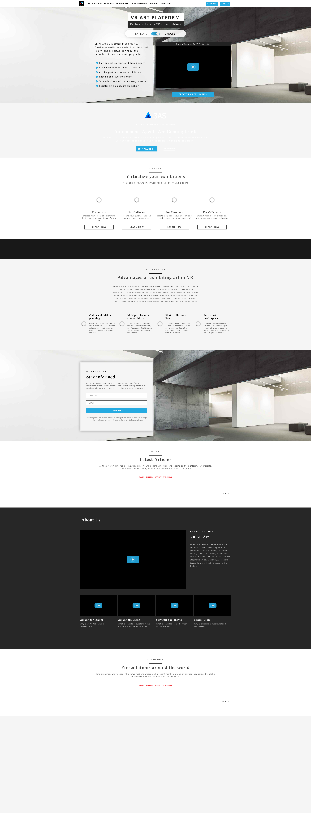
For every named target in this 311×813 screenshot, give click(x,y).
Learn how (99, 227)
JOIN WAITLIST (146, 149)
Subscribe (116, 410)
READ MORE (169, 148)
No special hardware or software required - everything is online (155, 182)
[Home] (81, 3)
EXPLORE (212, 3)
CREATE (225, 3)
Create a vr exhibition (193, 94)
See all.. (225, 493)
